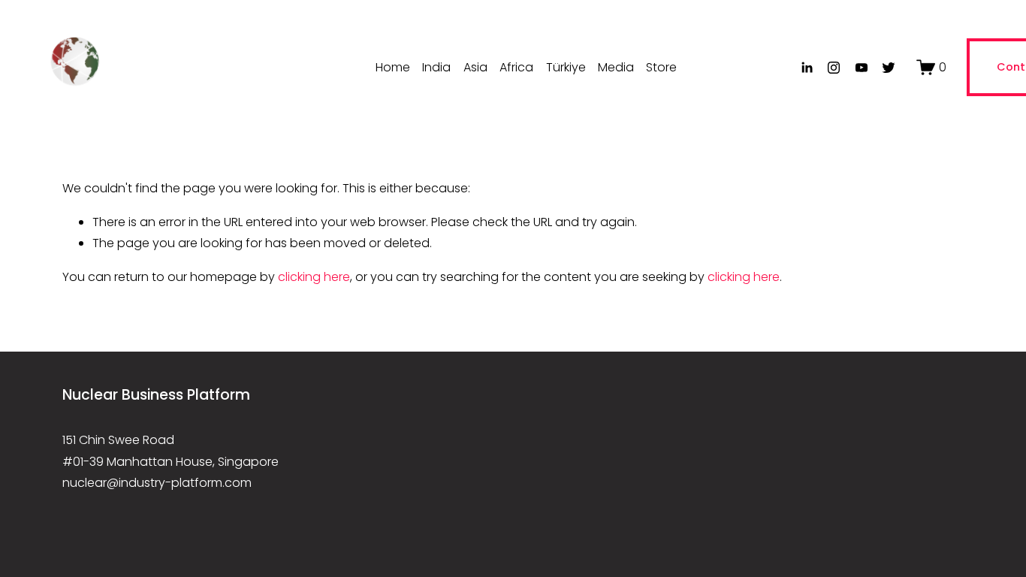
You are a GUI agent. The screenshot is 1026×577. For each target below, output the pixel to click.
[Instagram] (833, 67)
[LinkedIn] (806, 67)
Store (661, 67)
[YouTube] (861, 67)
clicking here (314, 276)
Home (393, 67)
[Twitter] (888, 67)
